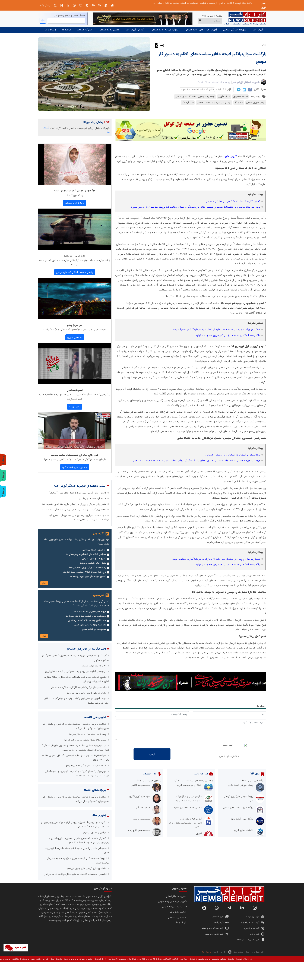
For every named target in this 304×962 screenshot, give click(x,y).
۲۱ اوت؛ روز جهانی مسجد (93, 666)
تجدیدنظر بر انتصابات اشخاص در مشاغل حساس (232, 201)
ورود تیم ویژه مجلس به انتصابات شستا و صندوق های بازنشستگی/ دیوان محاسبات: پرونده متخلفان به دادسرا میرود (195, 207)
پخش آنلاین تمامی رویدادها (93, 563)
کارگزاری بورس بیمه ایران (189, 785)
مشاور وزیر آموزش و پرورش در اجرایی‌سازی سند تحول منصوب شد (74, 504)
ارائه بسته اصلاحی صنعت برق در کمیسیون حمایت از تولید (227, 335)
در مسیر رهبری (74, 337)
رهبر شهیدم (74, 407)
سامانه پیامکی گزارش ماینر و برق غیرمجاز (86, 693)
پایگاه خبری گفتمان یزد (242, 819)
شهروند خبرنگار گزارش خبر (246, 82)
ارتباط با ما (50, 30)
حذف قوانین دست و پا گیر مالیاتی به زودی (85, 766)
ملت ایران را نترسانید (74, 256)
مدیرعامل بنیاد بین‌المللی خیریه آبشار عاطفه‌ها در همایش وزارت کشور (218, 3)
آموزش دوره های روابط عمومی (201, 30)
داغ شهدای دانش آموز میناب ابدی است (74, 191)
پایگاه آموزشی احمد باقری (240, 785)
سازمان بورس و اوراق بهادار (189, 796)
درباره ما (66, 30)
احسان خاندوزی (240, 96)
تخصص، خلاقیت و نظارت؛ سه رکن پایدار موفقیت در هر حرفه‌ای (75, 874)
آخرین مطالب (98, 815)
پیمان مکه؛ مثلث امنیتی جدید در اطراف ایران (84, 740)
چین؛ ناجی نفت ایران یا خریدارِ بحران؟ (87, 734)
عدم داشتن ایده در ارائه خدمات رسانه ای (87, 620)
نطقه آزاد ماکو (188, 102)
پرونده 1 (3, 460)
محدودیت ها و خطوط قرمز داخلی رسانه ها (86, 616)
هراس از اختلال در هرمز (94, 832)
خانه (264, 45)
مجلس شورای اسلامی (255, 102)
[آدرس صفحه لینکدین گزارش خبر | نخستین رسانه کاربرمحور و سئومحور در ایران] (242, 908)
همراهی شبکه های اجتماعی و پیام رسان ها (86, 554)
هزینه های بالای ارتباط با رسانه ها (90, 611)
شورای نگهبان (224, 96)
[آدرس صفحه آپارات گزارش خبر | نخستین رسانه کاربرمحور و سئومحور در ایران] (204, 908)
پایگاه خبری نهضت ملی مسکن (238, 807)
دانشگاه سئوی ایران (243, 830)
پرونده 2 (3, 475)
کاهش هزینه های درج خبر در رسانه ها (88, 576)
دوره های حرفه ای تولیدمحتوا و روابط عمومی (74, 455)
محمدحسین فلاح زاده (139, 830)
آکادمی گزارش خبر (134, 30)
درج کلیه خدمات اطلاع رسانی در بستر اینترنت (84, 572)
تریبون (198, 833)
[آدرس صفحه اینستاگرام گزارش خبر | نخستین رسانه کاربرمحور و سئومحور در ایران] (255, 908)
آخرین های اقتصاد (95, 717)
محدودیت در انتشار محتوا (94, 629)
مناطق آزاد (238, 102)
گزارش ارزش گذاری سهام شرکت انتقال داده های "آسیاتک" (77, 493)
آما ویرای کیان (206, 952)
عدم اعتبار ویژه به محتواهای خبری (90, 625)
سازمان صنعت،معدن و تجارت (187, 807)
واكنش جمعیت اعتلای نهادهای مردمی (74, 272)
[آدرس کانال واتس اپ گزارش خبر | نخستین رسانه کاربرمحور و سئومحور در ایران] (217, 908)
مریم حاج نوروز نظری (139, 796)
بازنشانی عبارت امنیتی (229, 756)
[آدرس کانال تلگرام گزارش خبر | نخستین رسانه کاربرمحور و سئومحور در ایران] (229, 908)
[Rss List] (55, 5)
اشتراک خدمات (84, 30)
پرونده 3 (3, 492)
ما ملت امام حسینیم (74, 203)
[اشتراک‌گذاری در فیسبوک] (249, 89)
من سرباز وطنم (74, 325)
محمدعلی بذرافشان (140, 785)
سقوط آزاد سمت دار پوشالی (92, 498)
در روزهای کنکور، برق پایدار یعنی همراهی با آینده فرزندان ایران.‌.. (74, 671)
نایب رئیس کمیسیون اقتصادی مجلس (214, 102)
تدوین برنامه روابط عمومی (164, 30)
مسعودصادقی (143, 807)
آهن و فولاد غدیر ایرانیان (190, 819)
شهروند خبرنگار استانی (234, 30)
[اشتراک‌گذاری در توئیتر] (244, 89)
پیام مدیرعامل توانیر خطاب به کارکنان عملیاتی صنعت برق (78, 687)
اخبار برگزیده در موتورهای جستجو (86, 649)
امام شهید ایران (75, 390)
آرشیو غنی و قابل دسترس (94, 559)
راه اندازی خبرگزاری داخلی (94, 550)
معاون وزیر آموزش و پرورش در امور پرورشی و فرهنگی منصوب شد (74, 510)
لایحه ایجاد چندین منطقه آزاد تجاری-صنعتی (195, 96)
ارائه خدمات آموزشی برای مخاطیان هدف (87, 567)
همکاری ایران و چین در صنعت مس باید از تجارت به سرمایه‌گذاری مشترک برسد (216, 329)
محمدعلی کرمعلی (141, 819)
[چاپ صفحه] (162, 45)
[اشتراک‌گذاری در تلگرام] (238, 89)
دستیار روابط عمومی (109, 30)
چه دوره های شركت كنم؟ (74, 467)
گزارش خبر (257, 30)
